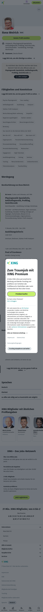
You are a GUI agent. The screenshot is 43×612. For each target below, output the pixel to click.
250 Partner (25, 308)
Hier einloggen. (12, 301)
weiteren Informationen (19, 327)
